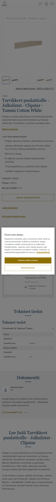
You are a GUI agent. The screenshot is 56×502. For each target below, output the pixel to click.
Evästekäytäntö (43, 252)
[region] (28, 251)
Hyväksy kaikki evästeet (28, 260)
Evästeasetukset (28, 268)
